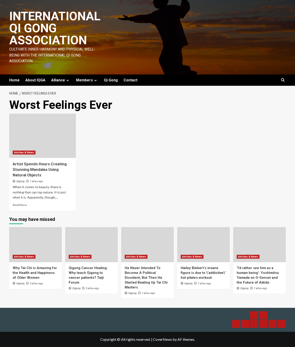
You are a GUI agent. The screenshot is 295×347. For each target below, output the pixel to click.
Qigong (20, 181)
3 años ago (36, 283)
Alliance (58, 80)
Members (84, 80)
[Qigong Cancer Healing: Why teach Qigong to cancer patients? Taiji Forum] (91, 244)
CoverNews (162, 339)
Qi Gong (111, 80)
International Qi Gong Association (54, 28)
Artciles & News (24, 152)
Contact (130, 80)
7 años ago (36, 181)
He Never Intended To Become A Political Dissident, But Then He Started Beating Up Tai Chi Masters (146, 277)
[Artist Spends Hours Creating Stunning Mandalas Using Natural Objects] (42, 136)
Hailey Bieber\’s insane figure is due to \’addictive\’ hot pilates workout (203, 273)
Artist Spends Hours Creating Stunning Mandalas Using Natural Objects (40, 169)
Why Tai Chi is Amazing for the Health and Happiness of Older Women (35, 273)
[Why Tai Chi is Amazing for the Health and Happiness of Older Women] (35, 244)
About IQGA (35, 80)
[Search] (283, 80)
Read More (20, 205)
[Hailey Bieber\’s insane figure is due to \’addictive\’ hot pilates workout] (203, 244)
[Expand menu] (67, 80)
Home (14, 80)
